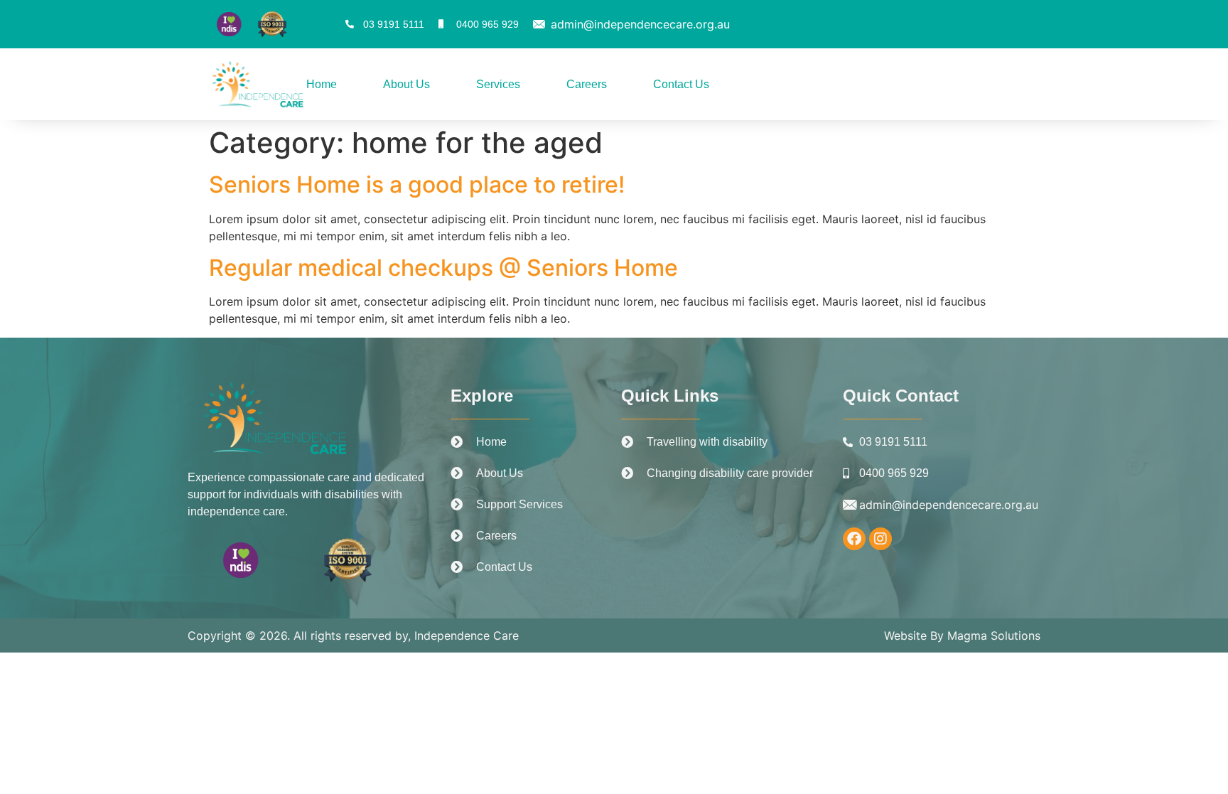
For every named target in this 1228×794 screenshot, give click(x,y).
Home (321, 84)
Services (498, 84)
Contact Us (681, 84)
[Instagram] (880, 538)
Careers (586, 84)
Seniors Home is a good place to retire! (417, 184)
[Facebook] (854, 538)
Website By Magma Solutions (962, 635)
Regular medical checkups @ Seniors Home (443, 267)
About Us (406, 84)
